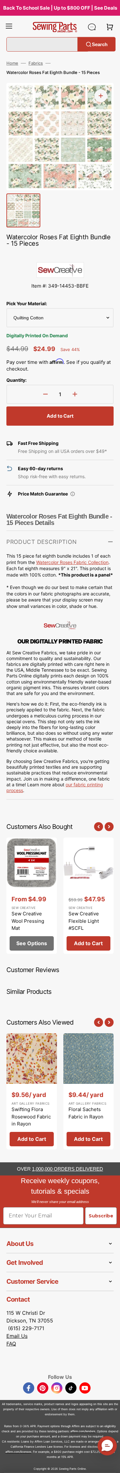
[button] (9, 27)
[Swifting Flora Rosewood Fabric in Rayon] (31, 1091)
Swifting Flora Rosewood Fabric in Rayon (31, 1116)
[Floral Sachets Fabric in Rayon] (88, 1091)
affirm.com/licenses (18, 1451)
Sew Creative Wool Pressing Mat (28, 921)
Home (12, 63)
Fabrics (35, 63)
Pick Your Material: (26, 303)
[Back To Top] (110, 1463)
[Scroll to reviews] (60, 255)
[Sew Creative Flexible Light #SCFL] (88, 896)
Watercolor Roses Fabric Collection (72, 562)
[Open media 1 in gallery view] (100, 95)
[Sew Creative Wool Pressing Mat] (31, 896)
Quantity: (16, 380)
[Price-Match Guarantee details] (72, 494)
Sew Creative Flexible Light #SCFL (83, 921)
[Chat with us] (92, 27)
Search (100, 44)
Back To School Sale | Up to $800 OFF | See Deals (60, 8)
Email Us (17, 1336)
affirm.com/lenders (82, 1431)
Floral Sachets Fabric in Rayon (85, 1113)
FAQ (11, 1343)
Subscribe (101, 1216)
